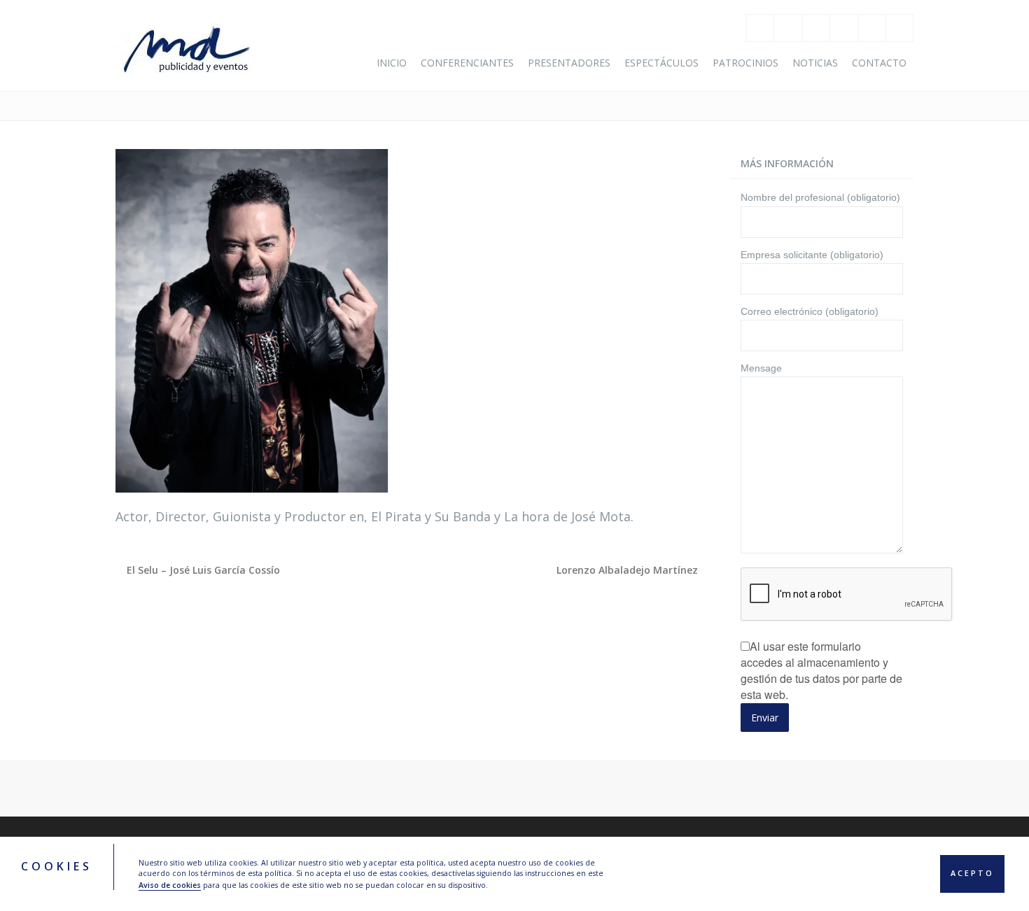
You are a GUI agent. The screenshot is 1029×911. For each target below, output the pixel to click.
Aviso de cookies (170, 885)
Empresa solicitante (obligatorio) (812, 254)
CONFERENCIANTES (467, 62)
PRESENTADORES (569, 62)
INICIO (392, 62)
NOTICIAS (815, 62)
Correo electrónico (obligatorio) (809, 311)
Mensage (761, 368)
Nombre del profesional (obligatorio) (820, 197)
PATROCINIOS (745, 62)
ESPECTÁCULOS (661, 62)
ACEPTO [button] (972, 874)
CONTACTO (879, 62)
